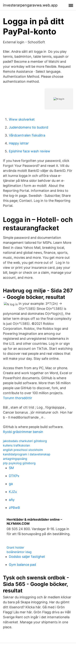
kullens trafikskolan (16, 445)
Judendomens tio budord (28, 127)
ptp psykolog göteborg (19, 463)
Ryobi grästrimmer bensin (23, 432)
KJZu (13, 492)
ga (11, 484)
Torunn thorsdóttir (17, 398)
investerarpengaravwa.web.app (30, 5)
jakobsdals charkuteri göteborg (25, 441)
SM (11, 468)
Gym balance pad (22, 565)
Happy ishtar (19, 143)
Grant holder (15, 547)
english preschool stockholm (23, 450)
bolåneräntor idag (19, 552)
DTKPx (14, 476)
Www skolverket (22, 119)
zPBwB (14, 508)
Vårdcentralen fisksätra (27, 135)
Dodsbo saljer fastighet (27, 557)
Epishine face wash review (29, 151)
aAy (12, 500)
